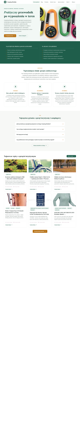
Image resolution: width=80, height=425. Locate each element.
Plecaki (12, 208)
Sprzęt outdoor (61, 2)
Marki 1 (68, 2)
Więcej (73, 2)
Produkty (46, 2)
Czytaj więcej (8, 189)
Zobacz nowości (70, 156)
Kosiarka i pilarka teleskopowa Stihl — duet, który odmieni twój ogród (14, 178)
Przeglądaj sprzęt (9, 35)
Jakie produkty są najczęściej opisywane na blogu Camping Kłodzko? (34, 124)
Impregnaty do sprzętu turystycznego (39, 208)
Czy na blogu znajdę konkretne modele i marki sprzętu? (30, 129)
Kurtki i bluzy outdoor (60, 208)
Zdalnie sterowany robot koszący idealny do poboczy (62, 178)
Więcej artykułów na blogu (39, 145)
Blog (42, 2)
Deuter (7, 208)
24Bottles (8, 174)
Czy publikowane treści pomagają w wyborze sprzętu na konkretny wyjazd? (35, 139)
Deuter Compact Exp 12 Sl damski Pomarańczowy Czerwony (14, 211)
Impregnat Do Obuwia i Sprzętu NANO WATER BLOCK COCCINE (39, 213)
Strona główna (36, 2)
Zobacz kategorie (22, 35)
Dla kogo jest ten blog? (22, 134)
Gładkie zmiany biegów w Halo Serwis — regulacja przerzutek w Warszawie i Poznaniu (40, 178)
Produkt (18, 208)
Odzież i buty (53, 2)
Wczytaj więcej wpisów (39, 231)
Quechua (57, 210)
